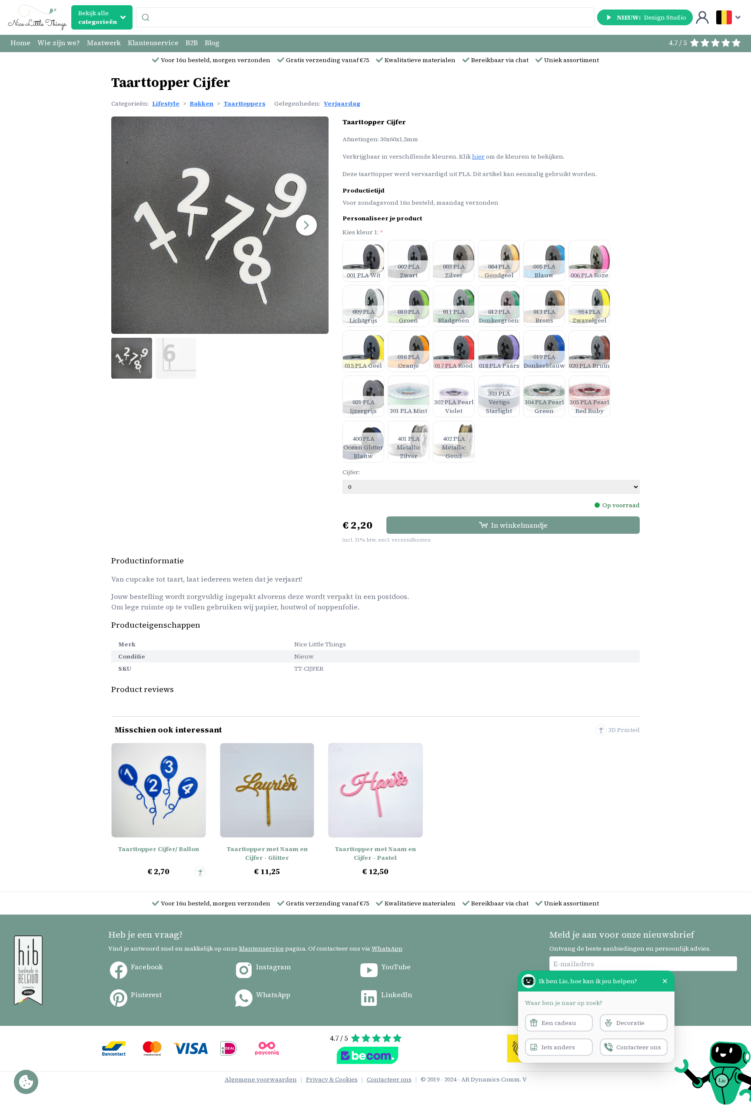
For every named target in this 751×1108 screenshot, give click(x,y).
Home (20, 42)
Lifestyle (165, 103)
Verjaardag (342, 103)
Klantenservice (153, 42)
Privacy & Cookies (332, 1079)
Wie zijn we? (58, 42)
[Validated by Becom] (367, 1055)
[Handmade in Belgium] (28, 970)
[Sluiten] (665, 981)
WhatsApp (387, 948)
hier (478, 156)
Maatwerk (104, 42)
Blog (212, 42)
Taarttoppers (244, 103)
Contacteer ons (389, 1079)
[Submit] (146, 17)
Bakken (201, 103)
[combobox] (365, 17)
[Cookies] (26, 1082)
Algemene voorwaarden (261, 1079)
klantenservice (261, 948)
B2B (192, 42)
